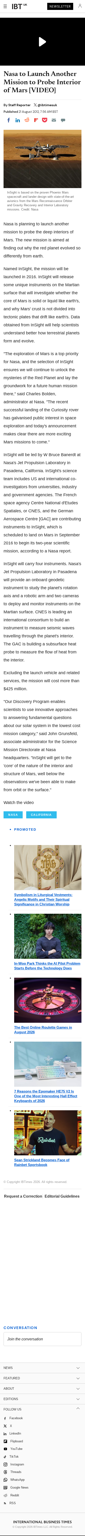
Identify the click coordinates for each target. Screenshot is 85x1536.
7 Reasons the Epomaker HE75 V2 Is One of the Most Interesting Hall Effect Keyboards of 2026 (45, 1096)
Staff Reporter (19, 105)
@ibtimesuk (47, 105)
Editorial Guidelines (62, 1196)
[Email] (54, 120)
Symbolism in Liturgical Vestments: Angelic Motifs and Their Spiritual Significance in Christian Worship (43, 899)
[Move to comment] (63, 120)
